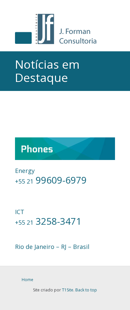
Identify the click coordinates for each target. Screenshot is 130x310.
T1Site (67, 290)
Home (27, 279)
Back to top (86, 290)
